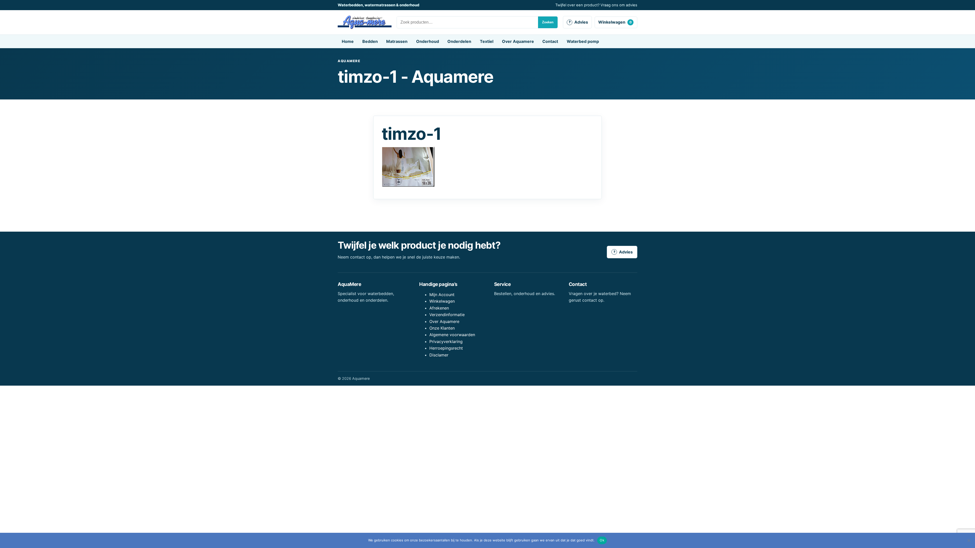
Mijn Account (441, 294)
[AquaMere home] (365, 22)
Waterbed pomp (583, 41)
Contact (550, 41)
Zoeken (548, 22)
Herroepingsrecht (446, 348)
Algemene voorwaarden (452, 334)
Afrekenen (439, 308)
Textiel (486, 41)
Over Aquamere (518, 41)
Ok (602, 540)
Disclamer (438, 354)
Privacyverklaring (446, 341)
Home (348, 41)
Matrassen (397, 41)
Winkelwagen (615, 22)
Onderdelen (459, 41)
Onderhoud (427, 41)
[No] (968, 540)
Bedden (370, 41)
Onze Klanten (442, 328)
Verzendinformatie (447, 314)
